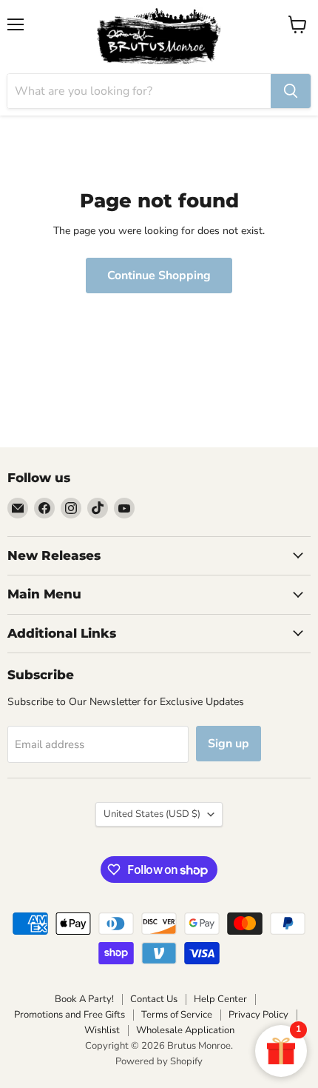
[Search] (291, 91)
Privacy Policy (258, 1014)
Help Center (220, 999)
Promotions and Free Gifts (69, 1014)
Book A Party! (84, 999)
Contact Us (153, 999)
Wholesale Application (185, 1030)
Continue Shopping (159, 275)
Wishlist (102, 1030)
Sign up (228, 743)
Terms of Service (176, 1014)
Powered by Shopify (159, 1061)
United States (152, 814)
